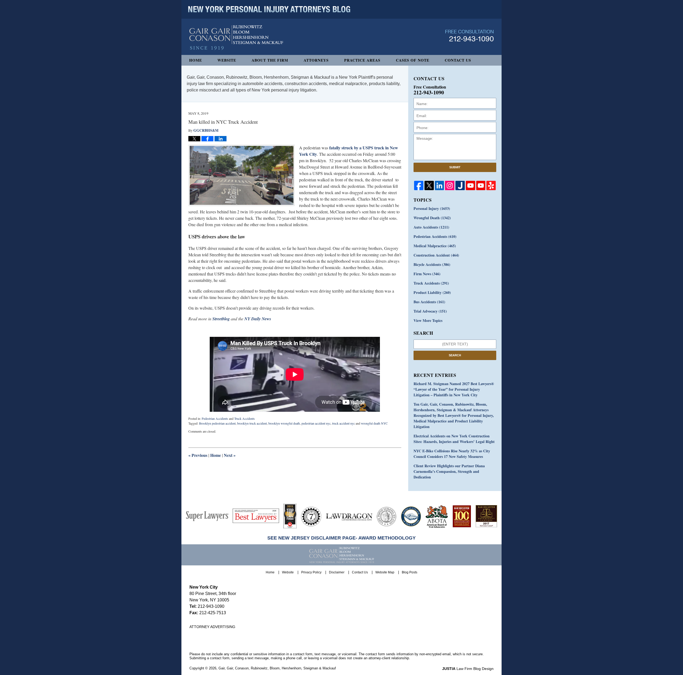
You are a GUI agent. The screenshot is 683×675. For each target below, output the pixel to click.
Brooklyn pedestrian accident (217, 423)
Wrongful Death (432, 218)
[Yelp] (491, 185)
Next (230, 455)
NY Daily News (257, 319)
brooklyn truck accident (252, 423)
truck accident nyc (343, 423)
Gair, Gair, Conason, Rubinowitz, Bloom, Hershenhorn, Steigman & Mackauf (277, 668)
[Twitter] (429, 185)
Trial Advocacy (430, 311)
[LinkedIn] (439, 185)
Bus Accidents (429, 302)
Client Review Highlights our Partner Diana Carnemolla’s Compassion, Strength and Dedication (449, 471)
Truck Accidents (244, 418)
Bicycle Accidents (432, 264)
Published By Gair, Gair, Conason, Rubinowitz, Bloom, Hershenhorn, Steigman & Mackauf (469, 35)
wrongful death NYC (374, 423)
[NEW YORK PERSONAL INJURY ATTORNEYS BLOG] (269, 9)
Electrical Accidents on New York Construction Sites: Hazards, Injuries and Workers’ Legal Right (454, 438)
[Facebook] (419, 185)
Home (195, 60)
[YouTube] (470, 185)
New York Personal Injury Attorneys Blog (236, 37)
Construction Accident (436, 255)
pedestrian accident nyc (316, 423)
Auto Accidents (431, 227)
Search (455, 355)
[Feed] (449, 185)
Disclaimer (336, 572)
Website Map (384, 572)
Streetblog (221, 319)
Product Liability (432, 292)
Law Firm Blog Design (468, 668)
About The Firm (270, 60)
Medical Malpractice (435, 246)
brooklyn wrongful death (284, 423)
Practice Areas (362, 60)
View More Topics (428, 320)
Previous (197, 455)
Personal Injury (432, 208)
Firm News (427, 274)
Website (226, 60)
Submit (454, 167)
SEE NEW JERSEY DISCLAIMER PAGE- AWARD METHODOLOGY (341, 538)
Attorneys (316, 60)
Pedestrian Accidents (215, 418)
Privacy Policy (311, 572)
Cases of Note (412, 60)
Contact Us (458, 60)
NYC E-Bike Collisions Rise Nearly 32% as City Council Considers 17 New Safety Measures (452, 453)
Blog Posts (409, 572)
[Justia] (460, 185)
